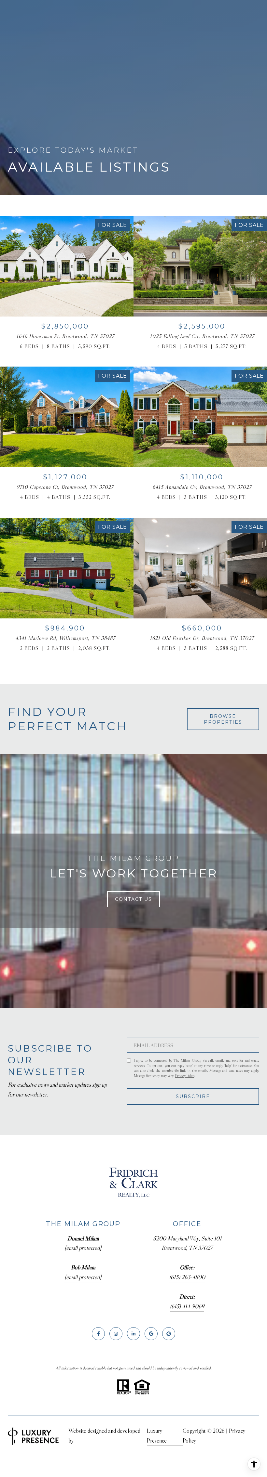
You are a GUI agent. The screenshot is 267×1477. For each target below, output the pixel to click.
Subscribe (193, 1096)
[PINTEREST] (168, 1333)
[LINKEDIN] (133, 1333)
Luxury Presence (157, 1435)
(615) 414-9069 (187, 1306)
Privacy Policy (185, 1075)
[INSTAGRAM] (115, 1333)
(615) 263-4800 (187, 1277)
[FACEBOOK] (98, 1333)
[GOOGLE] (151, 1333)
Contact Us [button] (133, 899)
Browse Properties (223, 719)
